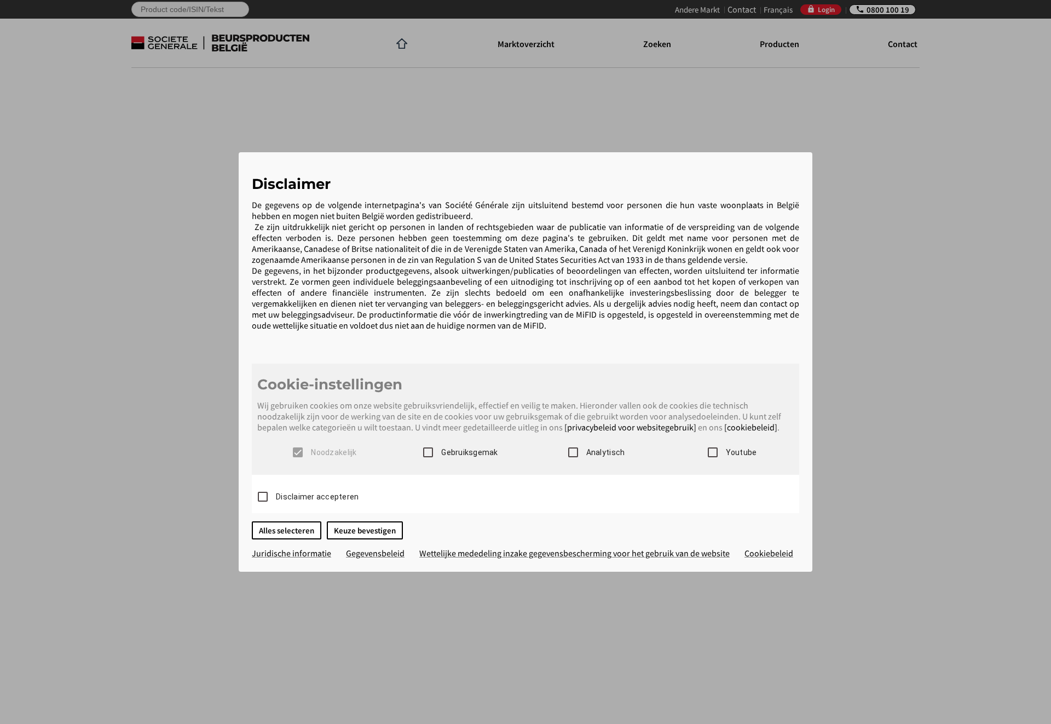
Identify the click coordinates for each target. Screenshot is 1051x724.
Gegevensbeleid (375, 553)
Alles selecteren (286, 530)
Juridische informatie (291, 553)
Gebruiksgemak (469, 452)
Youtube (741, 452)
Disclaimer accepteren (317, 496)
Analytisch (605, 452)
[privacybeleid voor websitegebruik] (630, 427)
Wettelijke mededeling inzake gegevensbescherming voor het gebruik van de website (574, 553)
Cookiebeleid (768, 553)
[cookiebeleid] (750, 427)
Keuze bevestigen (365, 530)
